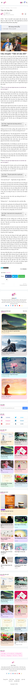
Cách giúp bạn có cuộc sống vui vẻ (6, 442)
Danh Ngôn (3, 653)
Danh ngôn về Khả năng (20, 524)
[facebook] (6, 305)
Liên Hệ (23, 679)
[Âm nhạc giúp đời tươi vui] (14, 502)
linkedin (22, 420)
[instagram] (10, 305)
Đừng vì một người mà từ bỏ (21, 642)
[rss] (21, 305)
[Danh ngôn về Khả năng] (21, 519)
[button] (21, 2)
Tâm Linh (15, 655)
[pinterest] (15, 305)
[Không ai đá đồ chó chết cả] (7, 519)
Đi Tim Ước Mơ (11, 653)
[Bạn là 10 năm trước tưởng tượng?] (7, 533)
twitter (22, 417)
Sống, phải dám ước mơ (20, 469)
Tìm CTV (11, 681)
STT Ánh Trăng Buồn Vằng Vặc (7, 470)
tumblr (22, 424)
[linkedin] (12, 305)
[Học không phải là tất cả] (21, 533)
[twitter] (8, 305)
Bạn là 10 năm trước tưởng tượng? (5, 539)
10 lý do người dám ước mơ (6, 566)
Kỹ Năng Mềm (18, 653)
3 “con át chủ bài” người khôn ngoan (10, 374)
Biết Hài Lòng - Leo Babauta (5, 628)
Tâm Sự (20, 655)
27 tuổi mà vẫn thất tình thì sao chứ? (21, 442)
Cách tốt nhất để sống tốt (21, 483)
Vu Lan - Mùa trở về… (6, 396)
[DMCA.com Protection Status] (5, 268)
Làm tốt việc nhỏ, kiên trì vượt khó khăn (11, 331)
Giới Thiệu (11, 679)
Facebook (9, 276)
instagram (7, 420)
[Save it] (22, 14)
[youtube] (19, 305)
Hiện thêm (25, 311)
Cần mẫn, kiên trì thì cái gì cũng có (6, 552)
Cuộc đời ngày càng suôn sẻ (8, 352)
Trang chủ (3, 7)
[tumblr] (17, 305)
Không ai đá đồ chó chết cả (7, 525)
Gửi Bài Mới (16, 681)
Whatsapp (22, 276)
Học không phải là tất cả (21, 538)
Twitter (15, 276)
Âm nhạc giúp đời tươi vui (7, 511)
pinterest (8, 424)
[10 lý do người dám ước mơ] (7, 560)
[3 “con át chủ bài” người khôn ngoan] (21, 560)
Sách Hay (3, 655)
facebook (8, 417)
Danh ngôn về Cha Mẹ (20, 551)
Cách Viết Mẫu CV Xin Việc (21, 455)
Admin (13, 298)
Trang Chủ (5, 679)
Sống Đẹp (7, 7)
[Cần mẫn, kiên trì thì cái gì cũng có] (7, 546)
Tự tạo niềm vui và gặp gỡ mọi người (6, 484)
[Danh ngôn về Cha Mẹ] (21, 546)
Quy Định (18, 679)
